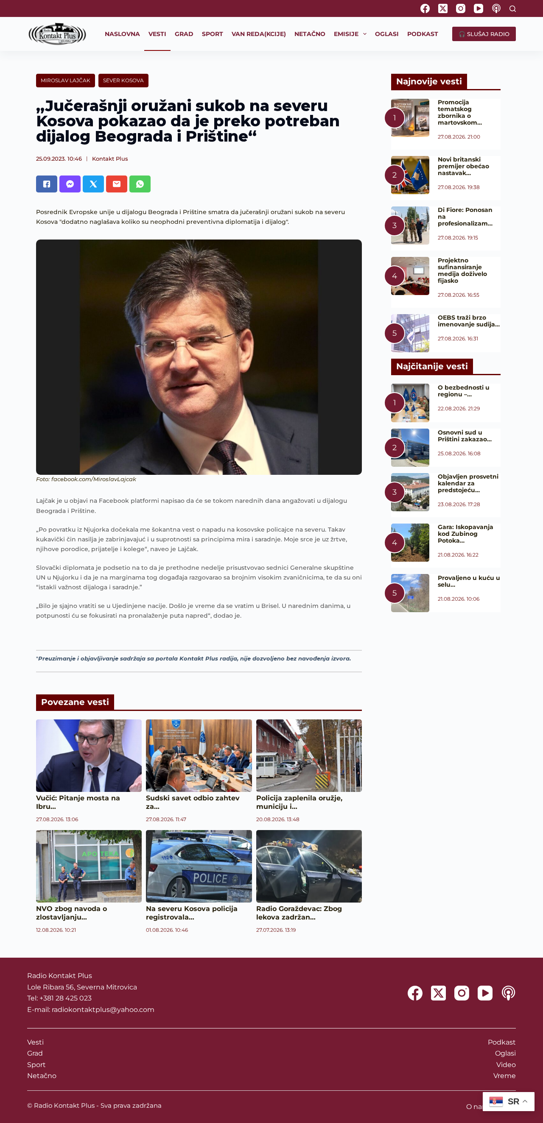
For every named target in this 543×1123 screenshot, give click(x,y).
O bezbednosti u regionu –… (464, 391)
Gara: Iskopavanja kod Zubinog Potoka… (465, 533)
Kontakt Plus (110, 158)
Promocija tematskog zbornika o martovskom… (460, 112)
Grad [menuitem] (184, 34)
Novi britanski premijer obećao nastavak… (463, 166)
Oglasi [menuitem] (387, 34)
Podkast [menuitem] (422, 34)
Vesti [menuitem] (157, 34)
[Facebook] (425, 8)
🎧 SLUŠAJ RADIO (484, 34)
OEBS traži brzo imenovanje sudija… (469, 321)
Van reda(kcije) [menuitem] (259, 34)
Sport (36, 1065)
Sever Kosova (123, 80)
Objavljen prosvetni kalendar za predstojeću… (468, 483)
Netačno (41, 1076)
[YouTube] (478, 8)
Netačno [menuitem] (309, 34)
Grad (35, 1053)
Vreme (504, 1076)
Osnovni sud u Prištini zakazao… (465, 436)
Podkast (502, 1042)
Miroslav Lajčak (65, 80)
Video (506, 1065)
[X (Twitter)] (443, 8)
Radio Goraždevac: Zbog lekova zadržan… (299, 913)
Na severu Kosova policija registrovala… (192, 913)
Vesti (35, 1042)
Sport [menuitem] (212, 34)
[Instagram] (460, 8)
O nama (479, 1107)
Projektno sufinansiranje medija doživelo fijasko (462, 270)
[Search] (512, 9)
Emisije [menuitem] (346, 34)
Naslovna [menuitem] (122, 34)
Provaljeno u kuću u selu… (469, 581)
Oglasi (505, 1053)
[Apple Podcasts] (496, 8)
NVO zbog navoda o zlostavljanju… (71, 913)
